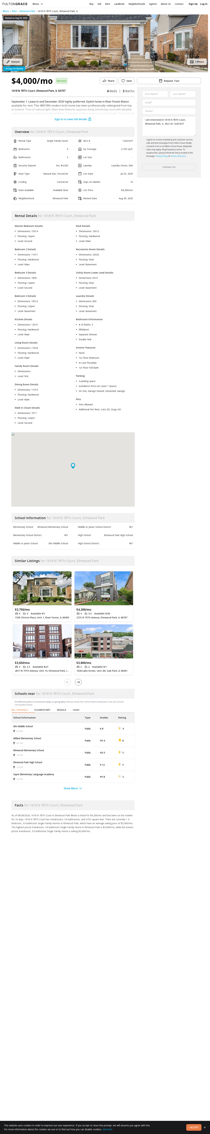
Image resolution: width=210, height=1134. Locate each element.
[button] (105, 43)
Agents (153, 3)
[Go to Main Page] (15, 4)
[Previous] (67, 682)
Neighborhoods (136, 3)
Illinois (35, 3)
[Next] (78, 682)
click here (107, 1129)
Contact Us (169, 166)
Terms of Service (178, 156)
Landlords (119, 3)
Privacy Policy (162, 156)
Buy (91, 3)
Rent (107, 3)
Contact (179, 3)
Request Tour (171, 80)
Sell (99, 3)
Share (111, 80)
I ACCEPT (194, 1127)
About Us (166, 3)
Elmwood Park (27, 11)
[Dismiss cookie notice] (204, 1127)
